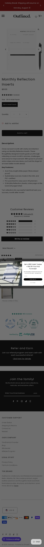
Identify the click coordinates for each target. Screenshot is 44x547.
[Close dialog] (42, 262)
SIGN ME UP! (33, 279)
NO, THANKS (33, 282)
